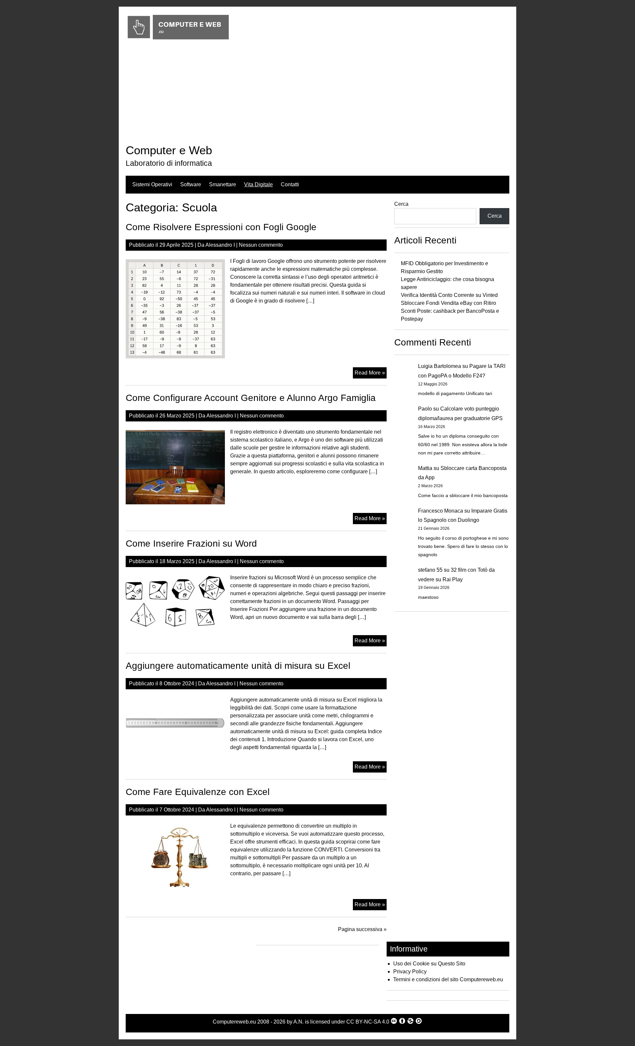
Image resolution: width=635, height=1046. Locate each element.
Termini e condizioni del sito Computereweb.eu (448, 979)
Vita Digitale (258, 184)
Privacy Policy (410, 971)
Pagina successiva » (362, 929)
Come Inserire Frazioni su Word (191, 543)
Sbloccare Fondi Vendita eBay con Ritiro (448, 303)
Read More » (371, 374)
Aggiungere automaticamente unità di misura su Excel (238, 666)
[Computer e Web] (178, 40)
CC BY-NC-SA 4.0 (367, 1022)
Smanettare (222, 184)
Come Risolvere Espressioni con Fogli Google (221, 227)
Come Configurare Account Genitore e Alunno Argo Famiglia (251, 398)
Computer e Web (169, 150)
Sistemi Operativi (152, 184)
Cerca (401, 204)
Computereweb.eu (234, 1022)
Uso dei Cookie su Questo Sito (429, 963)
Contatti (290, 184)
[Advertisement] (317, 93)
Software (190, 184)
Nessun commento (261, 245)
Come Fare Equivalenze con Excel (198, 792)
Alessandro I (220, 245)
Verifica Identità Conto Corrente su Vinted (449, 295)
